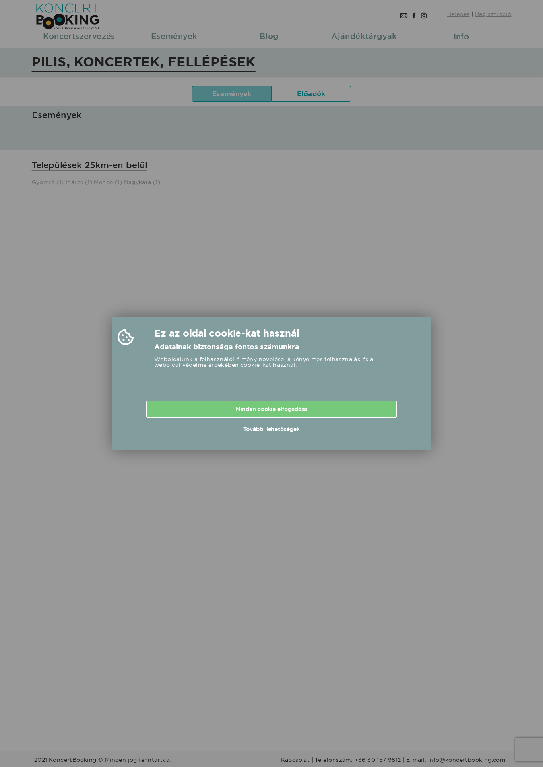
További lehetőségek (271, 429)
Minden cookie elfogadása (271, 409)
